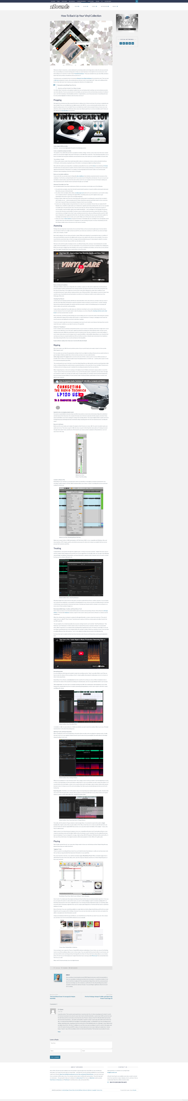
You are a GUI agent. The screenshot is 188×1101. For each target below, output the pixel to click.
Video (94, 6)
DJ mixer (106, 165)
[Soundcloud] (133, 43)
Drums (97, 1)
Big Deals (92, 1078)
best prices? (80, 1078)
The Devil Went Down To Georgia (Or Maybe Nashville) (62, 997)
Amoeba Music (65, 110)
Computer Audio (81, 1)
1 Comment (65, 967)
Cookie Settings (65, 1090)
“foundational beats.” (79, 73)
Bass (58, 1)
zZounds (134, 1090)
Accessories (108, 1)
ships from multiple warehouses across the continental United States (76, 1074)
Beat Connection (73, 967)
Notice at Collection (87, 1090)
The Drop (66, 1079)
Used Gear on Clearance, (56, 1079)
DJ (102, 1)
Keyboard (64, 1)
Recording (72, 1)
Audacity (67, 612)
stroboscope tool (79, 192)
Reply (59, 1031)
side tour (56, 80)
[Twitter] (124, 43)
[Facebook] (121, 43)
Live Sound (91, 1)
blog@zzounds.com (112, 1072)
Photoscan (94, 955)
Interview (104, 6)
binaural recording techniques (84, 78)
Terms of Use (99, 1090)
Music (115, 6)
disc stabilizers (80, 176)
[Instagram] (127, 43)
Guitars (53, 1)
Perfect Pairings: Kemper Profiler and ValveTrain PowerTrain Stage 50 (98, 997)
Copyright (94, 1090)
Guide (85, 6)
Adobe (55, 612)
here (94, 165)
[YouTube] (130, 43)
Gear (76, 6)
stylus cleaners (67, 218)
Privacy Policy (72, 1090)
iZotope (106, 610)
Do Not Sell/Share (78, 1090)
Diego (68, 975)
